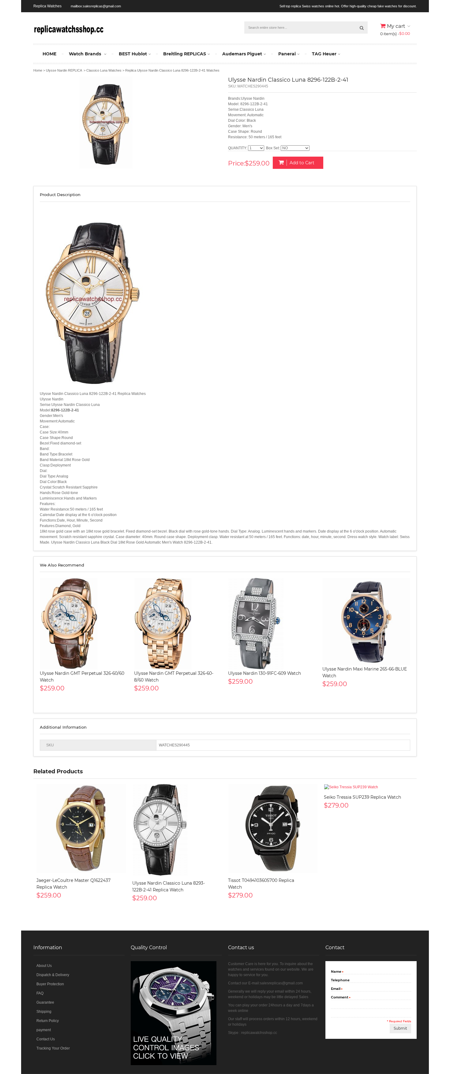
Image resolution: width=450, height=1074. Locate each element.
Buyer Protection (50, 984)
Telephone (340, 980)
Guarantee (45, 1002)
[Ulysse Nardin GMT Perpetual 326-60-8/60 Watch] (178, 624)
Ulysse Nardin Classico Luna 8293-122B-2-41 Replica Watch (168, 886)
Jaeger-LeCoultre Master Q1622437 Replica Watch (73, 884)
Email (335, 989)
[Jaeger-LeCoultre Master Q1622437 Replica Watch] (81, 828)
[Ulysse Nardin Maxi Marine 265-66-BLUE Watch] (366, 622)
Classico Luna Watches (104, 70)
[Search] (361, 27)
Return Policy (47, 1021)
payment (43, 1030)
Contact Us (45, 1039)
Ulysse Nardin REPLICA (64, 70)
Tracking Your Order (53, 1048)
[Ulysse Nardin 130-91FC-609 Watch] (272, 624)
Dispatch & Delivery (52, 975)
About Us (44, 966)
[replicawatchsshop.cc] (68, 28)
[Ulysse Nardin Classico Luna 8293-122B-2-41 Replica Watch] (177, 830)
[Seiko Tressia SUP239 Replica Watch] (369, 787)
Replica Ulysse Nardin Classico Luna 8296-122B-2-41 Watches (172, 70)
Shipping (43, 1011)
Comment (339, 997)
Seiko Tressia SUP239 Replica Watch (362, 797)
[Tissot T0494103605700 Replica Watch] (273, 828)
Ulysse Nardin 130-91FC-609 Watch (264, 673)
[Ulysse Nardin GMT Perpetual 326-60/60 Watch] (84, 624)
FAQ (39, 993)
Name (336, 972)
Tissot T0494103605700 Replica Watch (261, 884)
